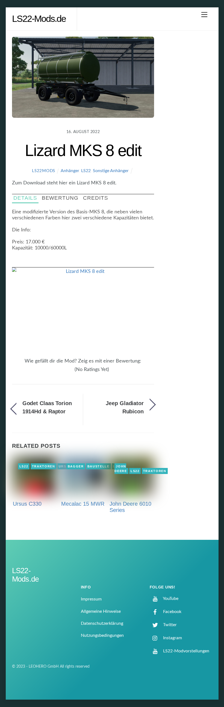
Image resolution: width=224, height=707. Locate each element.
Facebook (171, 611)
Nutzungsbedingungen (102, 635)
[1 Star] (58, 372)
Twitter (169, 625)
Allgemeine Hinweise (101, 611)
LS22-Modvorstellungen (185, 651)
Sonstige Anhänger (111, 171)
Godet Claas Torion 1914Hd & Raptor (47, 407)
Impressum (91, 599)
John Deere (120, 469)
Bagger (76, 466)
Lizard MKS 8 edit (83, 150)
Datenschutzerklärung (102, 623)
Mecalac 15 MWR (82, 504)
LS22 (86, 171)
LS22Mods (43, 171)
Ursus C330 (27, 504)
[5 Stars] (71, 372)
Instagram (172, 638)
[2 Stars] (61, 372)
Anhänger (70, 171)
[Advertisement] (188, 124)
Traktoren (43, 466)
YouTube (170, 598)
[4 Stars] (68, 372)
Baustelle (98, 466)
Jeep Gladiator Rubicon (125, 407)
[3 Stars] (65, 372)
